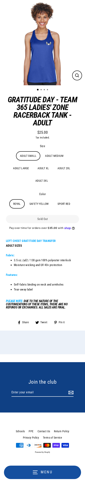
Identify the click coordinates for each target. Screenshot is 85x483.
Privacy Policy (31, 437)
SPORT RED (64, 203)
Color (42, 194)
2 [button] (41, 90)
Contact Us (44, 431)
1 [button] (38, 90)
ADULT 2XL (64, 168)
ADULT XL (43, 168)
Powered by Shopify (42, 452)
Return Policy (61, 431)
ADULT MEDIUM (54, 155)
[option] (42, 42)
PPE (31, 431)
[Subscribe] (70, 392)
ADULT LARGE (21, 168)
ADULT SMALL (28, 155)
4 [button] (48, 90)
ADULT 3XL (41, 180)
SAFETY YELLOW (39, 203)
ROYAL (17, 203)
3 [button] (45, 90)
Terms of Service (52, 437)
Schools (20, 431)
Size (42, 146)
